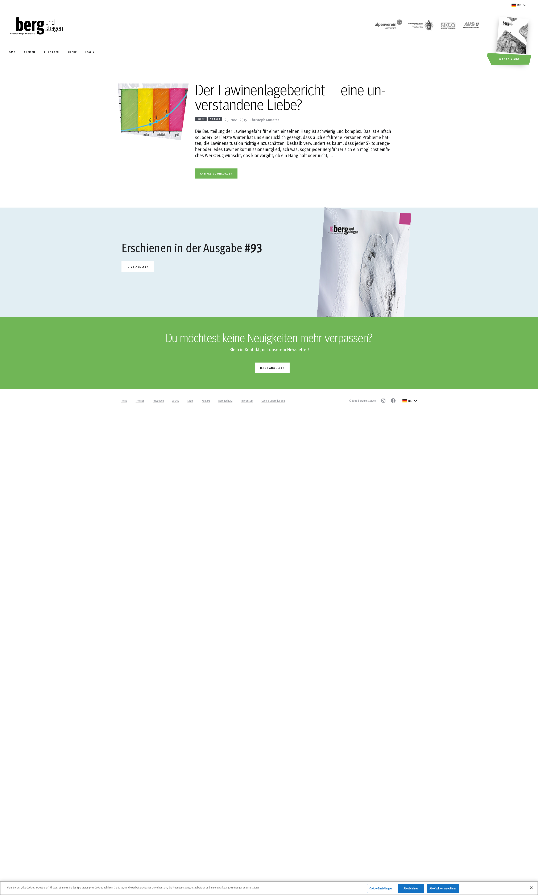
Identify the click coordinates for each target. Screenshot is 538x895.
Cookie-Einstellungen (273, 400)
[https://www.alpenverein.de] (448, 26)
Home (124, 400)
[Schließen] (531, 887)
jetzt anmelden (272, 367)
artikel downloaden (216, 173)
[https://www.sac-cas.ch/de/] (420, 26)
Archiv (175, 400)
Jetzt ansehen (138, 266)
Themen (140, 400)
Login (190, 400)
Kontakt (206, 400)
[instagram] (383, 400)
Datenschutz (225, 400)
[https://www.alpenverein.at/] (387, 26)
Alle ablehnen (411, 888)
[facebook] (393, 400)
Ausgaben (158, 400)
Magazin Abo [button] (509, 59)
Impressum (247, 400)
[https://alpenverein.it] (471, 26)
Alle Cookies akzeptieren (443, 888)
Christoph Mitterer (264, 120)
